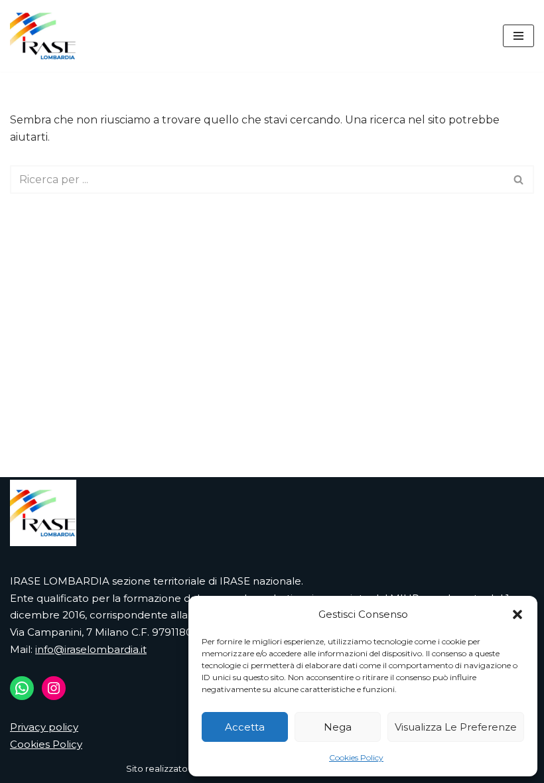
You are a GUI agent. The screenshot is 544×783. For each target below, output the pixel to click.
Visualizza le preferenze (456, 727)
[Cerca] (519, 179)
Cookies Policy (356, 757)
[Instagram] (54, 688)
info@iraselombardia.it (91, 649)
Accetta (245, 727)
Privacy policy (44, 727)
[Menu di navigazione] (518, 36)
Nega (338, 727)
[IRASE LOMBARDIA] (43, 36)
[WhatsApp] (22, 688)
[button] (517, 614)
